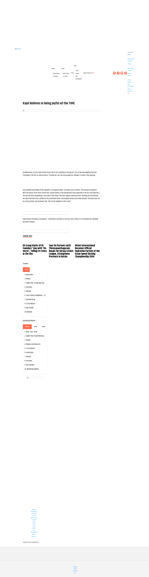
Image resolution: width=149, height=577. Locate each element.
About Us (86, 73)
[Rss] (126, 73)
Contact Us (90, 73)
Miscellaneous (79, 79)
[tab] (26, 269)
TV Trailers (65, 76)
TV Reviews (55, 76)
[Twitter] (118, 73)
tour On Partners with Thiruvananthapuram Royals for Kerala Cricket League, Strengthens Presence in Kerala (61, 251)
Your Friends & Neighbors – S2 (36, 295)
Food (77, 76)
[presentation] (26, 269)
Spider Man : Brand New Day (35, 283)
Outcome (29, 287)
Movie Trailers (66, 73)
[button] (93, 73)
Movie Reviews (56, 73)
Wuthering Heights (33, 369)
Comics (72, 73)
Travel (77, 71)
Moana (28, 278)
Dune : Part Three (31, 331)
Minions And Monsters (33, 344)
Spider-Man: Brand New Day (35, 336)
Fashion (77, 73)
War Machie (30, 307)
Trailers (63, 69)
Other (75, 66)
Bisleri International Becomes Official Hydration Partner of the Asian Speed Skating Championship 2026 (87, 251)
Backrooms (29, 274)
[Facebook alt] (114, 73)
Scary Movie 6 (30, 303)
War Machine (30, 364)
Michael (28, 291)
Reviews (53, 69)
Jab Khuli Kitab (30, 299)
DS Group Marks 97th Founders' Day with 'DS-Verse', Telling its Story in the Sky (35, 249)
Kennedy (29, 311)
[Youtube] (122, 73)
